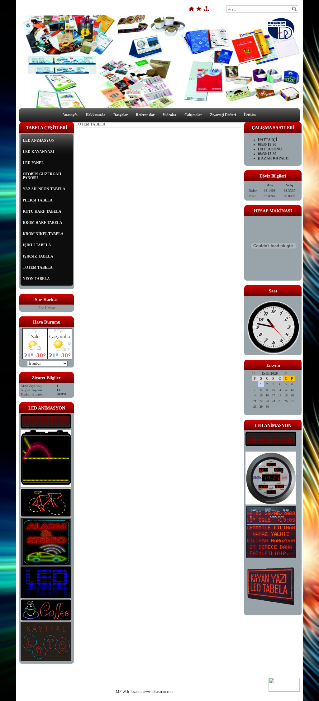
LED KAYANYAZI (38, 151)
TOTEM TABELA (38, 267)
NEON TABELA (36, 279)
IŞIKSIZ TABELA (38, 256)
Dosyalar (120, 115)
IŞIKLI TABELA (37, 245)
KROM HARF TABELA (42, 222)
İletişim (250, 115)
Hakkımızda (95, 115)
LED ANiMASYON (39, 140)
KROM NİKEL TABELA (43, 234)
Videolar (169, 115)
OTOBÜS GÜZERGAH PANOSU (42, 176)
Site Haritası (47, 308)
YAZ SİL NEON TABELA (44, 189)
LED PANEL (33, 163)
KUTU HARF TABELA (42, 211)
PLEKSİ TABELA (38, 200)
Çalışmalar (193, 115)
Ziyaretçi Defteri (223, 115)
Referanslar (145, 115)
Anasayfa (70, 115)
